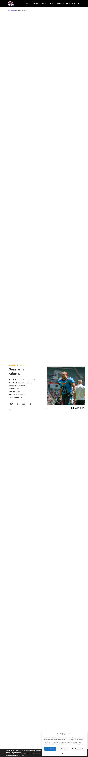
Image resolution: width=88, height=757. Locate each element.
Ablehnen (63, 749)
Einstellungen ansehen (78, 749)
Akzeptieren (50, 749)
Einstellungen (13, 754)
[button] (84, 734)
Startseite (11, 10)
